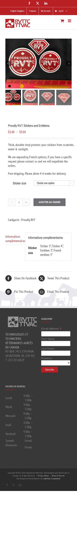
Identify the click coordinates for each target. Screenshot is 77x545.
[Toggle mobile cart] (62, 21)
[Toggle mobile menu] (70, 21)
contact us (31, 161)
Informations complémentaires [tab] (14, 238)
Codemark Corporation (51, 478)
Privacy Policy (43, 475)
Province (46, 358)
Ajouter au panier (49, 202)
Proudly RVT (28, 220)
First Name (48, 338)
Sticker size (19, 183)
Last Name (47, 348)
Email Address (51, 329)
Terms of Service (58, 475)
